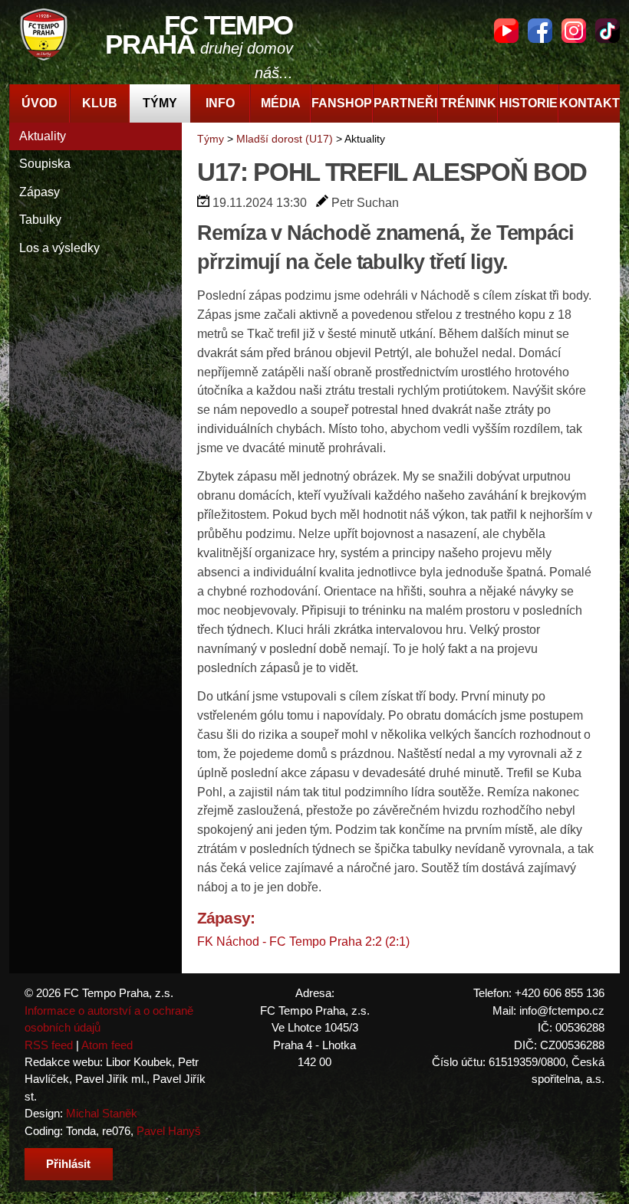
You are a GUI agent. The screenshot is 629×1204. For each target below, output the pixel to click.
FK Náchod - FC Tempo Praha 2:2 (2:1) (303, 941)
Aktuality (42, 136)
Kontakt (589, 103)
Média (281, 103)
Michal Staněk (101, 1113)
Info (220, 103)
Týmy (160, 103)
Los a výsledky (59, 247)
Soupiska (45, 163)
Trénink (468, 103)
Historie (528, 103)
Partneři (405, 103)
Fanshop (341, 103)
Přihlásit (68, 1163)
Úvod (39, 103)
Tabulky (40, 219)
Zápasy (39, 191)
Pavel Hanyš (169, 1130)
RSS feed (49, 1044)
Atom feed (107, 1044)
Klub (99, 103)
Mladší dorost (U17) (284, 139)
